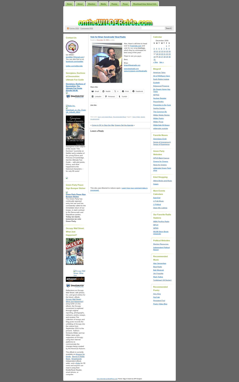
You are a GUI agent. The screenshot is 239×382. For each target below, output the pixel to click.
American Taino (159, 72)
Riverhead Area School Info (144, 4)
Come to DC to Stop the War (103, 125)
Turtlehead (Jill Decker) (162, 280)
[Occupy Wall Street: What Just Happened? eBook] (75, 287)
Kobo (78, 363)
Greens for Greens (160, 161)
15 (167, 51)
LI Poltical (157, 204)
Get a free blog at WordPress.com (107, 379)
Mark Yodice (158, 277)
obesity (143, 117)
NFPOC (156, 95)
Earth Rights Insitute (161, 79)
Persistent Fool (159, 301)
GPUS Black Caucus (161, 158)
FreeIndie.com (135, 46)
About (80, 4)
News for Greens (160, 165)
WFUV (155, 225)
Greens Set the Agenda (124, 125)
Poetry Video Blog (160, 304)
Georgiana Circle (160, 139)
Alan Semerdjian (159, 263)
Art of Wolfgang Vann (161, 76)
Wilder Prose (158, 122)
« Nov (155, 62)
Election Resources (160, 244)
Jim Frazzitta (158, 273)
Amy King (157, 294)
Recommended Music (119, 117)
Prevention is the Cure (162, 105)
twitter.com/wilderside (74, 66)
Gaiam (155, 184)
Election (91, 4)
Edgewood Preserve (161, 86)
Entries (74, 28)
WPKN (155, 228)
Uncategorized (94, 119)
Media (103, 4)
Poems (114, 4)
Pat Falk (156, 297)
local (99, 117)
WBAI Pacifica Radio (161, 221)
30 (170, 57)
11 (157, 51)
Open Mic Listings (160, 208)
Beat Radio (157, 267)
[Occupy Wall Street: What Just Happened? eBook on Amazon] (75, 281)
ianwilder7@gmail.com (75, 57)
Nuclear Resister (159, 98)
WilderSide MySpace (161, 125)
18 (157, 54)
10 (155, 51)
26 (160, 57)
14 (165, 51)
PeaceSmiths (158, 102)
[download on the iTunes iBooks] (76, 112)
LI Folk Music (158, 201)
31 (155, 60)
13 (162, 51)
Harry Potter (136, 117)
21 (165, 54)
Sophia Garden (159, 108)
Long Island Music (106, 117)
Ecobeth (156, 83)
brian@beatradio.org (132, 65)
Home (69, 4)
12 (160, 51)
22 (167, 54)
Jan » (161, 62)
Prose (125, 4)
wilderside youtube (160, 128)
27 (162, 57)
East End (156, 198)
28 (165, 57)
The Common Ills (160, 112)
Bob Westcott (158, 270)
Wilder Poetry (158, 118)
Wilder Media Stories (161, 115)
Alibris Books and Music (162, 181)
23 (170, 54)
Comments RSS (86, 28)
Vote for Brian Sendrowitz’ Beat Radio (108, 37)
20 (162, 54)
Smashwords (76, 359)
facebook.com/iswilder (74, 61)
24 (155, 57)
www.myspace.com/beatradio (135, 71)
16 (170, 51)
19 (160, 54)
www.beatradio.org (131, 69)
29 (167, 57)
